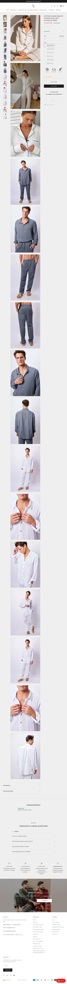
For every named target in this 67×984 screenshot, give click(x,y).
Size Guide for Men (37, 927)
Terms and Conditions (38, 941)
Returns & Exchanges (38, 932)
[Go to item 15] (5, 109)
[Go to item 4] (5, 37)
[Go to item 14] (5, 103)
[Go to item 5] (5, 44)
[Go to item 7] (5, 57)
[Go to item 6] (5, 50)
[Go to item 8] (5, 63)
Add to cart (54, 82)
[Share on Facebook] (47, 104)
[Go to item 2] (5, 24)
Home (7, 10)
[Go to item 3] (5, 31)
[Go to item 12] (5, 90)
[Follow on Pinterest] (10, 975)
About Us (35, 936)
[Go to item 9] (5, 70)
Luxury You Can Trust (38, 948)
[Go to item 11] (5, 83)
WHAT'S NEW (51, 10)
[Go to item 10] (5, 77)
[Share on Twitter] (49, 104)
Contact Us (58, 10)
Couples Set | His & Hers (32, 10)
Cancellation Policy (37, 946)
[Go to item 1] (5, 18)
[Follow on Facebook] (3, 975)
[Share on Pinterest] (51, 104)
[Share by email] (53, 104)
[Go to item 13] (5, 96)
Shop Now (35, 922)
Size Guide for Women (38, 924)
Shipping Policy (36, 943)
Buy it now (54, 86)
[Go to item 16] (5, 116)
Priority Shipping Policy (38, 929)
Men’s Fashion (13, 10)
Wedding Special (43, 10)
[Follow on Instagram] (7, 975)
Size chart (61, 36)
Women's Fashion (22, 10)
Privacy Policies (36, 939)
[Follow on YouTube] (14, 975)
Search (34, 920)
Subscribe (44, 900)
